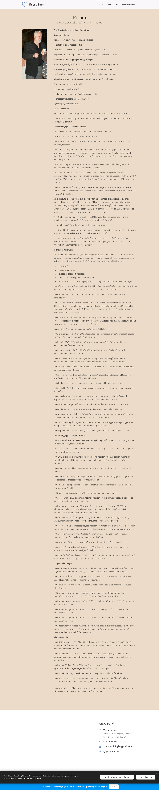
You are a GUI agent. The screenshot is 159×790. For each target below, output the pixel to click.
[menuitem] (101, 4)
